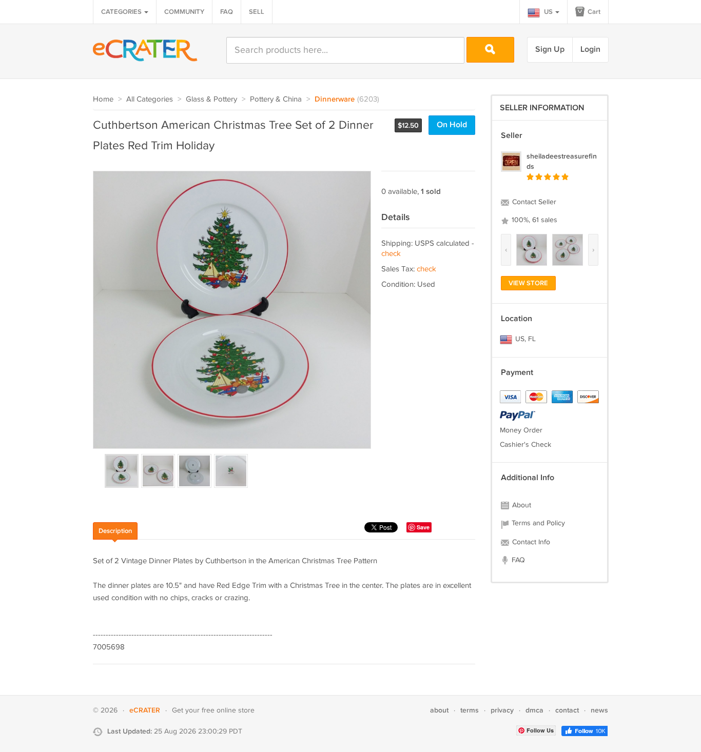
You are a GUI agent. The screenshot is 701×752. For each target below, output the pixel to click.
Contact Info (530, 542)
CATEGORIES (122, 12)
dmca (534, 710)
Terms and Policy (537, 523)
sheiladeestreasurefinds (562, 161)
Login (590, 49)
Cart (593, 12)
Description (115, 531)
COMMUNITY (184, 12)
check (391, 253)
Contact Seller (533, 202)
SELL (256, 12)
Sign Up (549, 49)
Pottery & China (276, 99)
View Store (528, 283)
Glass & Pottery (211, 99)
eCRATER (144, 710)
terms (469, 710)
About (520, 505)
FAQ (226, 12)
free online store (228, 710)
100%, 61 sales (533, 220)
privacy (502, 710)
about (439, 710)
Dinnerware (335, 99)
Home (103, 99)
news (599, 710)
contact (567, 710)
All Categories (149, 99)
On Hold (452, 125)
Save (423, 527)
